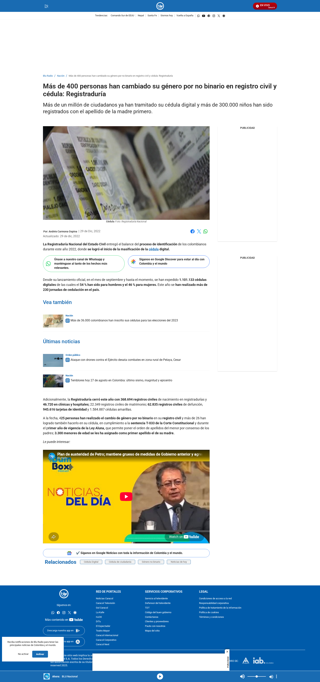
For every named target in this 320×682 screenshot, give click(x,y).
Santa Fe (152, 15)
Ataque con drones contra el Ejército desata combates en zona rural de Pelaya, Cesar (126, 360)
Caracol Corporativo (106, 640)
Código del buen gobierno (158, 612)
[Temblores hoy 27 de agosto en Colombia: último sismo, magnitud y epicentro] (53, 380)
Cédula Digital (91, 561)
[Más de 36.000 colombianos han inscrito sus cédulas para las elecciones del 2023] (53, 321)
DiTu (98, 622)
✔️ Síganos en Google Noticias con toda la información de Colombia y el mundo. (129, 553)
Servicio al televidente (156, 599)
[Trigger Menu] (46, 6)
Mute (242, 676)
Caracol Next (102, 645)
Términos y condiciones (211, 617)
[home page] (160, 6)
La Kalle (100, 612)
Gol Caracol (102, 608)
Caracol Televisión (105, 603)
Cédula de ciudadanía (120, 561)
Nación (60, 76)
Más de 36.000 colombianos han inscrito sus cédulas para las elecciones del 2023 (124, 320)
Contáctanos (151, 617)
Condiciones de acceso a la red (215, 599)
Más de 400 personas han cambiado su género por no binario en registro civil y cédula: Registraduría (121, 76)
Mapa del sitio (152, 631)
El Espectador (103, 626)
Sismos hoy (167, 15)
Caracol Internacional (107, 635)
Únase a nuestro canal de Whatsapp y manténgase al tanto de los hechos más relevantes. (80, 263)
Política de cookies (209, 612)
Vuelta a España (184, 15)
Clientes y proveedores (157, 622)
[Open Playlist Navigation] (276, 676)
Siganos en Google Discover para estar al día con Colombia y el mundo (171, 261)
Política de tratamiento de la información (220, 608)
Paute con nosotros (155, 626)
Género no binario (151, 561)
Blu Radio (48, 76)
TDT (147, 608)
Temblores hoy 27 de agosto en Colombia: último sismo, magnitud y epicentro (121, 380)
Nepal (141, 15)
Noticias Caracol (104, 599)
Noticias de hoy (179, 561)
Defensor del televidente (158, 603)
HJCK (99, 617)
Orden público (73, 355)
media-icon (160, 676)
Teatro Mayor (103, 631)
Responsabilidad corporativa (214, 603)
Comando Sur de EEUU (122, 15)
